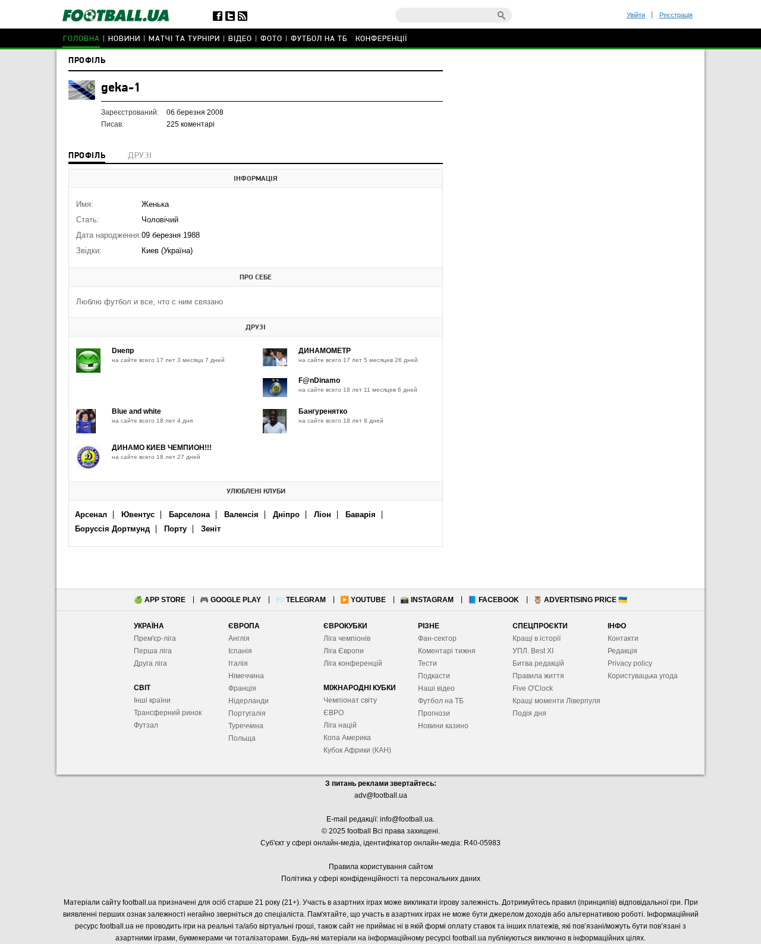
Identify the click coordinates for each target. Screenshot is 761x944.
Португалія (247, 713)
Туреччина (245, 726)
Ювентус (138, 514)
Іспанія (240, 651)
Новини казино (443, 726)
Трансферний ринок (168, 713)
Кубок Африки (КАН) (357, 750)
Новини (124, 39)
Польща (242, 738)
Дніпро (286, 514)
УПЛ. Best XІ (533, 651)
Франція (242, 688)
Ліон (322, 514)
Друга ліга (150, 663)
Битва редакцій (538, 663)
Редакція (622, 651)
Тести (427, 663)
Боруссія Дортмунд (112, 528)
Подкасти (434, 676)
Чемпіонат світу (350, 700)
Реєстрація (676, 14)
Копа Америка (347, 738)
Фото (271, 39)
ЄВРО (333, 713)
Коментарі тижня (447, 651)
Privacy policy (630, 663)
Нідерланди (248, 701)
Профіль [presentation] (86, 156)
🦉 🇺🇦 (580, 599)
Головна (81, 39)
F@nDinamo (319, 380)
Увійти (636, 14)
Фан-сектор (437, 638)
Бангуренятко (322, 411)
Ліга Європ (341, 651)
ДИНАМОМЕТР (324, 351)
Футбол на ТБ (319, 39)
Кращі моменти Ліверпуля (556, 701)
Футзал (146, 725)
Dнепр (123, 351)
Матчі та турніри (184, 39)
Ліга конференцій (352, 663)
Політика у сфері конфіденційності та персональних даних (380, 878)
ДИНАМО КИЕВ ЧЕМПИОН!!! (162, 447)
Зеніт (211, 528)
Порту (175, 528)
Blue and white (136, 411)
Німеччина (246, 676)
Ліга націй (340, 725)
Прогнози (434, 713)
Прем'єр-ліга (155, 638)
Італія (238, 663)
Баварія (360, 514)
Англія (239, 638)
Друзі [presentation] (140, 156)
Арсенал (91, 514)
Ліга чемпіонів (346, 638)
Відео (240, 39)
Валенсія (241, 514)
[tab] (86, 157)
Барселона (189, 514)
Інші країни (152, 700)
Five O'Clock (532, 688)
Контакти (623, 638)
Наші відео (436, 688)
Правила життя (538, 676)
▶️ (363, 599)
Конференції (381, 39)
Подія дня (529, 713)
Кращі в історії (536, 638)
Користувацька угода (643, 676)
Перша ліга (153, 651)
